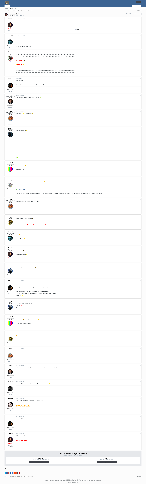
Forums (11, 8)
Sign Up (138, 1)
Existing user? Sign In (131, 1)
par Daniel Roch (51, 480)
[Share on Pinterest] (19, 473)
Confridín (11, 15)
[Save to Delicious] (12, 473)
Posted (20, 18)
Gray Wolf (10, 163)
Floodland (23, 15)
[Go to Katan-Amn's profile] (10, 85)
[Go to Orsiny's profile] (10, 271)
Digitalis (10, 128)
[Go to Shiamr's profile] (10, 118)
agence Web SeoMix (72, 480)
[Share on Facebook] (7, 473)
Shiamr (10, 111)
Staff (15, 8)
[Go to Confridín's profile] (6, 14)
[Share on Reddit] (14, 473)
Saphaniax (10, 216)
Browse (7, 6)
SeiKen (10, 95)
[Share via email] (17, 473)
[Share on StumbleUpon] (16, 473)
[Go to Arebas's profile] (10, 185)
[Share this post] (140, 18)
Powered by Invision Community (73, 482)
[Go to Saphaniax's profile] (10, 222)
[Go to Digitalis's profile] (10, 134)
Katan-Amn (10, 78)
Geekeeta (10, 398)
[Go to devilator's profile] (10, 58)
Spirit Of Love (10, 381)
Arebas (10, 178)
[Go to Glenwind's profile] (10, 42)
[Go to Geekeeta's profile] (10, 404)
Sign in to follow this (130, 13)
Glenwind (10, 35)
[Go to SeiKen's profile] (10, 101)
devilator (10, 52)
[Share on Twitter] (5, 473)
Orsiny (10, 264)
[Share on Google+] (9, 473)
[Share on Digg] (10, 473)
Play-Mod (6, 8)
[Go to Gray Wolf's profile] (10, 169)
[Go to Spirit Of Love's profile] (10, 388)
